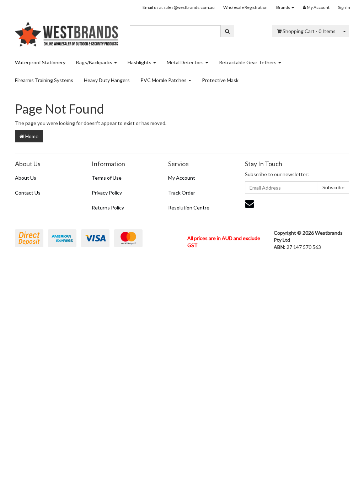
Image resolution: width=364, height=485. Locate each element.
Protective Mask (220, 80)
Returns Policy (108, 208)
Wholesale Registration (245, 7)
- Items (309, 31)
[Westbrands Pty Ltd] (67, 32)
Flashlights (140, 62)
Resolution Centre (188, 208)
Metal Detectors (186, 62)
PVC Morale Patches (164, 80)
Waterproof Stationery (40, 62)
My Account (181, 178)
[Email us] (249, 203)
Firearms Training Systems (44, 80)
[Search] (227, 31)
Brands (283, 7)
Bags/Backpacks (94, 62)
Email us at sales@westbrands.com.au (179, 7)
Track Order (181, 193)
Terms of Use (107, 178)
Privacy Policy (107, 193)
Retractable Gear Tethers (248, 62)
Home (31, 136)
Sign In (344, 7)
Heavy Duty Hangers (107, 80)
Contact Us (28, 193)
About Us (25, 178)
